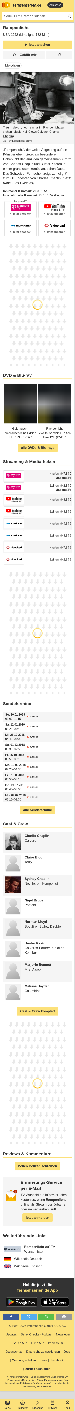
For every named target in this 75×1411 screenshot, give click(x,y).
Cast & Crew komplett (37, 1011)
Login (67, 1408)
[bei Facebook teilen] (11, 1317)
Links (43, 1360)
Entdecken (22, 1408)
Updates (11, 1334)
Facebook (57, 1360)
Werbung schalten (24, 1360)
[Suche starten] (69, 16)
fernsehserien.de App (37, 1290)
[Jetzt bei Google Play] (21, 1301)
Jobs (67, 1351)
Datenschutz (14, 1351)
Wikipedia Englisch (28, 1266)
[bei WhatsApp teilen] (46, 1317)
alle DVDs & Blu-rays (37, 448)
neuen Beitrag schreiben (37, 1166)
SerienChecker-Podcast (36, 1334)
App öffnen (55, 5)
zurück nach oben (37, 1368)
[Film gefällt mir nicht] (59, 55)
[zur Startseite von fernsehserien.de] (6, 5)
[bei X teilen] (29, 1317)
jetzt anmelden (37, 1218)
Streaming (37, 1408)
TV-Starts (52, 1408)
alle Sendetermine (37, 810)
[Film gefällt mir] (24, 55)
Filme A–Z (37, 1343)
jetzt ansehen (39, 45)
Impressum (55, 1343)
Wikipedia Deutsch (28, 1259)
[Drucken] (64, 1317)
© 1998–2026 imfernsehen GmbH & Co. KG (37, 1325)
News (7, 1408)
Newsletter (63, 1334)
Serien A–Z (20, 1343)
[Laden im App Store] (55, 1301)
